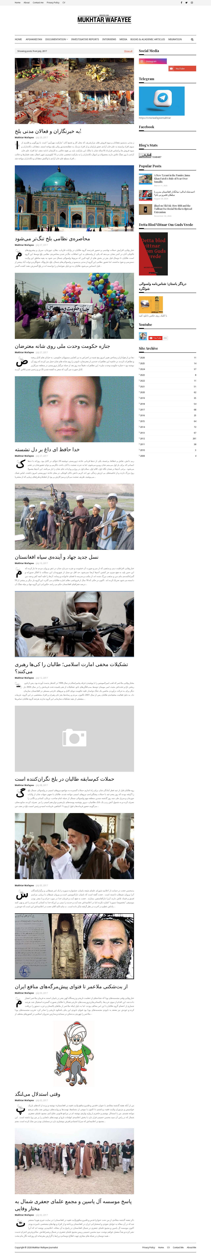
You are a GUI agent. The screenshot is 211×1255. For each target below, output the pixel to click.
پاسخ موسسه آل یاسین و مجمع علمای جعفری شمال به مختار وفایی (73, 1205)
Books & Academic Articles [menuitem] (147, 39)
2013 (168, 432)
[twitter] (186, 2)
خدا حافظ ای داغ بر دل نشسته (47, 449)
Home (17, 2)
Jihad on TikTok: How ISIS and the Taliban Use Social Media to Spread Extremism (173, 209)
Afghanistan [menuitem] (34, 39)
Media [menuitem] (123, 39)
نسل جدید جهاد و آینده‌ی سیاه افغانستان (57, 556)
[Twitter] (153, 68)
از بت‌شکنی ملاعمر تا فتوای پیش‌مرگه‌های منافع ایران (71, 986)
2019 (168, 398)
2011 (168, 444)
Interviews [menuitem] (109, 39)
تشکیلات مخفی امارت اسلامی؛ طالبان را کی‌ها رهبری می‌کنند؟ (71, 667)
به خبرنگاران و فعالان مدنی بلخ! (48, 130)
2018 (168, 403)
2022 (168, 380)
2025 (168, 363)
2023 (168, 374)
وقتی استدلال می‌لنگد (37, 1093)
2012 (168, 438)
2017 (168, 409)
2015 (168, 421)
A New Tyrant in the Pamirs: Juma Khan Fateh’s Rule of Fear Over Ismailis (172, 178)
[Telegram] (182, 61)
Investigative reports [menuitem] (85, 39)
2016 (168, 415)
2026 (168, 357)
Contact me (38, 2)
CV (64, 2)
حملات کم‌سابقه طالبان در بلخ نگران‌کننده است (64, 778)
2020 (168, 392)
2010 (168, 450)
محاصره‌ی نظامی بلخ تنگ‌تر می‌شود (52, 238)
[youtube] (182, 68)
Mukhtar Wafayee (24, 137)
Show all (128, 51)
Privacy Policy (53, 2)
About (27, 2)
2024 (168, 369)
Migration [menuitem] (175, 39)
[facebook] (181, 2)
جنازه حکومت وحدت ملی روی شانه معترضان (62, 345)
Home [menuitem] (18, 39)
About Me (191, 1247)
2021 (168, 386)
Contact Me (178, 1247)
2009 (168, 455)
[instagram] (192, 2)
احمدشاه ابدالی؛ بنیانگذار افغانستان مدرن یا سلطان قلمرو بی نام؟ (174, 193)
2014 (168, 426)
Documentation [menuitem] (55, 39)
